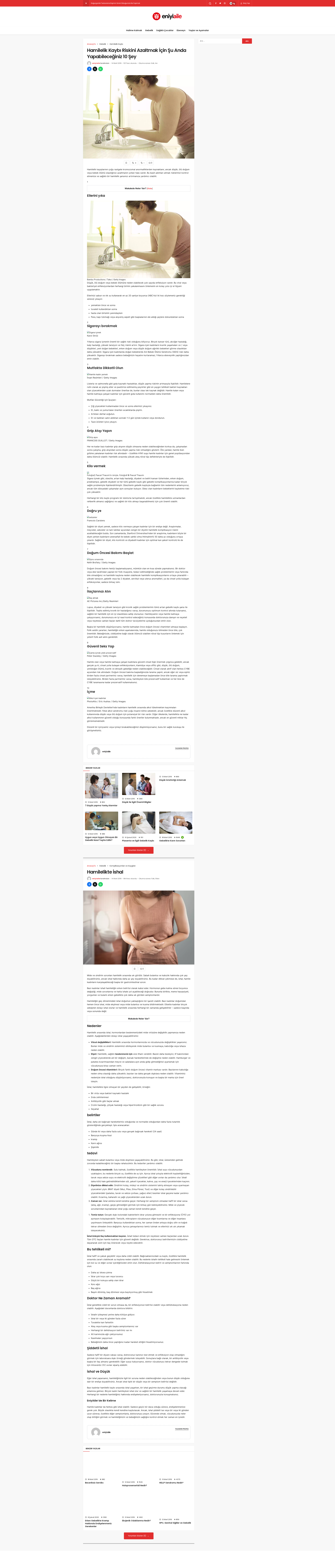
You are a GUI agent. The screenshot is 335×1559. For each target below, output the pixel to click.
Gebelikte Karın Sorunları (172, 840)
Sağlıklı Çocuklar (165, 30)
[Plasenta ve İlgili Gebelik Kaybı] (138, 823)
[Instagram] (224, 3)
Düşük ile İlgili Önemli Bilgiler (136, 802)
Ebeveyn (181, 30)
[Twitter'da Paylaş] (95, 69)
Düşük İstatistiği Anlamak (172, 780)
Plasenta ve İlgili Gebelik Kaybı (138, 840)
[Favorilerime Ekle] (126, 163)
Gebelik (149, 30)
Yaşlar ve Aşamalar (199, 30)
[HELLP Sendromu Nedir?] (175, 1465)
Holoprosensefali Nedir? (134, 1485)
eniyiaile (96, 63)
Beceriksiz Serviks (94, 1482)
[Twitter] (220, 3)
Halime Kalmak (134, 30)
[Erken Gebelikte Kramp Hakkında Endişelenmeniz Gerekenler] (101, 1503)
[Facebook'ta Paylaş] (89, 69)
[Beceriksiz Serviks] (101, 1465)
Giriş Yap (246, 3)
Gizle (149, 188)
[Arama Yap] (210, 3)
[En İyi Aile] (168, 16)
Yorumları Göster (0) (137, 850)
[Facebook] (216, 3)
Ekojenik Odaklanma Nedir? (136, 1520)
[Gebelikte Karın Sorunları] (175, 823)
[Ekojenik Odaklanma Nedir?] (138, 1503)
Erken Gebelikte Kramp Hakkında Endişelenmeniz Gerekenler (98, 1523)
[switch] (232, 3)
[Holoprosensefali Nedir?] (138, 1466)
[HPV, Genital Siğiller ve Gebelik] (175, 1504)
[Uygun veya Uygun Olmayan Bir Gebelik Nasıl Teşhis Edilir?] (101, 821)
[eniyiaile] (96, 751)
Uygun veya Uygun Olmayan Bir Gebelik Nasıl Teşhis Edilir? (101, 839)
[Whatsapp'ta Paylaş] (100, 69)
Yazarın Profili (182, 748)
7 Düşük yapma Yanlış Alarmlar (101, 805)
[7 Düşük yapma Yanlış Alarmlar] (101, 785)
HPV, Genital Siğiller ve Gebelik (175, 1522)
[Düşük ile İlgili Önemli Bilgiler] (138, 784)
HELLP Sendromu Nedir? (171, 1482)
